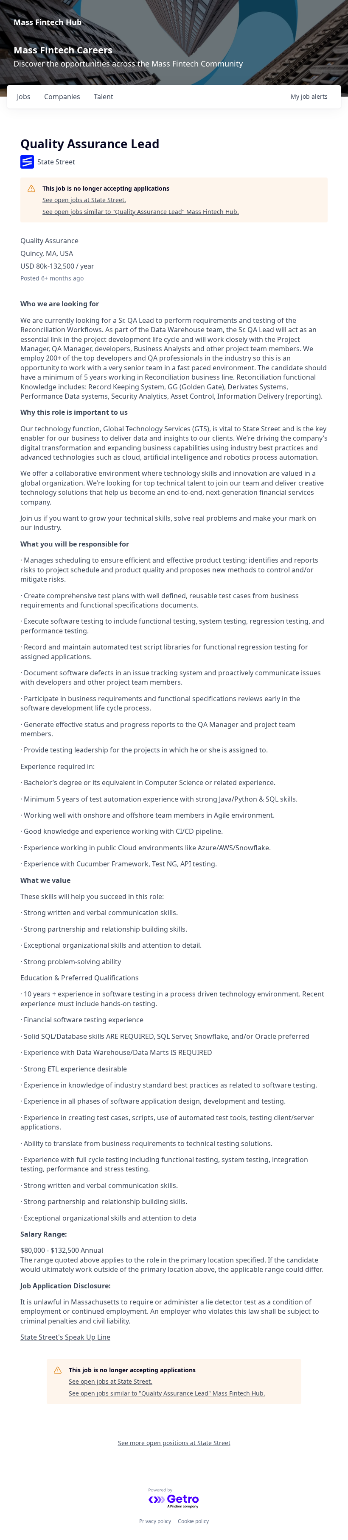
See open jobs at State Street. (84, 200)
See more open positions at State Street (174, 1443)
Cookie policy (193, 1521)
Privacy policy (155, 1521)
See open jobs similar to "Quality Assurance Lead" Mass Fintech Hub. (140, 212)
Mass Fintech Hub (47, 22)
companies (62, 96)
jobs (24, 96)
